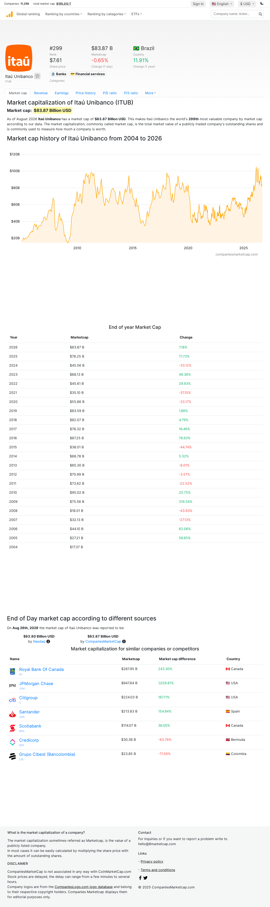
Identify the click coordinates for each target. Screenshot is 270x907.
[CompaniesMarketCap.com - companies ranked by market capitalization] (9, 14)
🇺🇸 (220, 4)
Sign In (198, 4)
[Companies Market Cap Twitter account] (145, 879)
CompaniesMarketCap (103, 641)
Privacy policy (152, 861)
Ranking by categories (105, 14)
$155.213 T (63, 3)
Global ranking (28, 14)
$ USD (246, 4)
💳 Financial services (87, 74)
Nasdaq (39, 641)
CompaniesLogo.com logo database (84, 887)
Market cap (18, 93)
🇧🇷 (143, 48)
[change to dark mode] (262, 4)
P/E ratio (110, 93)
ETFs (135, 14)
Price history (86, 93)
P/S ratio (131, 93)
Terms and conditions (158, 870)
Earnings (62, 93)
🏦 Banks (58, 74)
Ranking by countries (62, 14)
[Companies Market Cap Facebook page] (140, 879)
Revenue (41, 93)
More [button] (149, 93)
